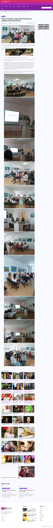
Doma (2, 6)
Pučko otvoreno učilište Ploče (12, 71)
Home (2, 11)
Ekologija (24, 6)
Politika (6, 6)
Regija (28, 6)
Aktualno (5, 11)
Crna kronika (19, 6)
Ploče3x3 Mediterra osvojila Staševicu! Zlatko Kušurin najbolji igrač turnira (31, 511)
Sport (10, 6)
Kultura (14, 6)
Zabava (41, 520)
